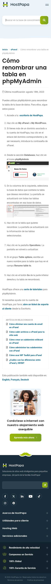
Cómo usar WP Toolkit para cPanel (25, 355)
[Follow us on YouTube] (30, 496)
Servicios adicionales (14, 536)
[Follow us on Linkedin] (22, 496)
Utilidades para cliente (15, 520)
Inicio (5, 49)
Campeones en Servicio (21, 554)
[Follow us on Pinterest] (13, 503)
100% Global (15, 561)
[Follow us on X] (13, 496)
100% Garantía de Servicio (22, 568)
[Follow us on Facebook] (5, 496)
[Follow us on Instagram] (5, 503)
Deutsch (25, 379)
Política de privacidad (35, 580)
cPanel (14, 49)
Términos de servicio (15, 580)
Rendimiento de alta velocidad (24, 547)
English (6, 379)
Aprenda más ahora (24, 437)
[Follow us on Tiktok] (39, 496)
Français (15, 379)
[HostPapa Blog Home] (15, 4)
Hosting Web (9, 528)
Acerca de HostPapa (14, 513)
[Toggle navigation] (47, 4)
